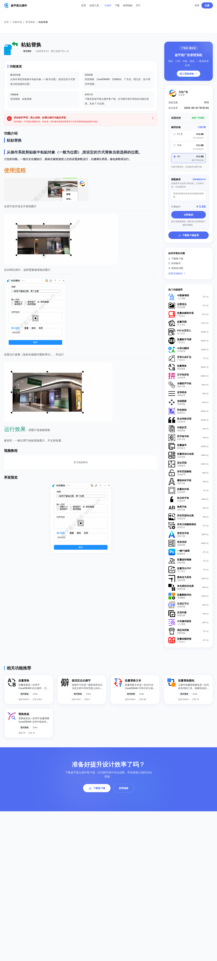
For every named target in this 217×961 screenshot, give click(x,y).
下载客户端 (99, 788)
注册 (207, 5)
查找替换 (30, 21)
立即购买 (188, 214)
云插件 (107, 5)
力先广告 (183, 91)
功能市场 (17, 21)
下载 (117, 5)
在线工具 (95, 5)
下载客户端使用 (190, 235)
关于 (138, 5)
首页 (83, 5)
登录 (197, 5)
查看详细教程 (175, 273)
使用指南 (127, 5)
